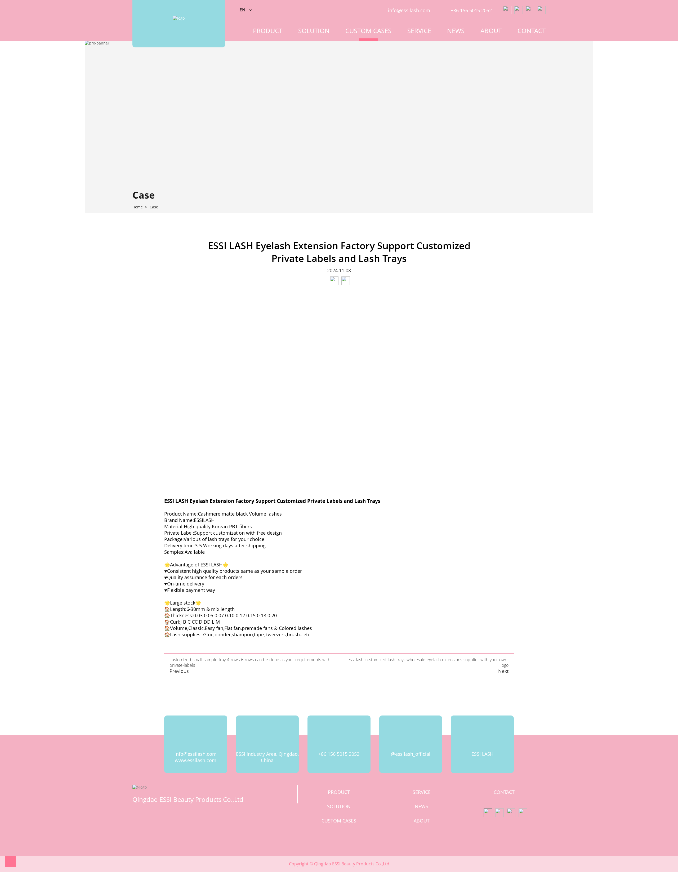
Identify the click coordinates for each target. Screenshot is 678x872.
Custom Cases (368, 30)
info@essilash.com (409, 10)
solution (313, 30)
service (419, 30)
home (137, 207)
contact (532, 30)
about (491, 30)
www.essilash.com (195, 760)
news (456, 30)
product (267, 30)
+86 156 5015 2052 (471, 10)
